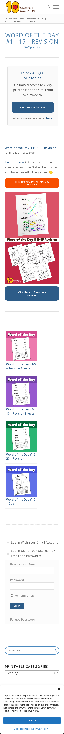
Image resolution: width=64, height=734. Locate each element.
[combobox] (32, 672)
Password (17, 580)
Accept (32, 720)
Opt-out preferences (24, 728)
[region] (32, 592)
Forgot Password (22, 619)
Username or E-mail (23, 564)
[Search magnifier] (55, 650)
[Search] (46, 7)
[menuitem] (46, 7)
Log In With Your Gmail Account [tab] (34, 542)
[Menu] (54, 7)
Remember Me (24, 595)
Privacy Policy (41, 728)
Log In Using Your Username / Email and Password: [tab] (33, 553)
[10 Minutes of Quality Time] (26, 7)
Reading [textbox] (31, 673)
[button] (59, 689)
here (49, 118)
